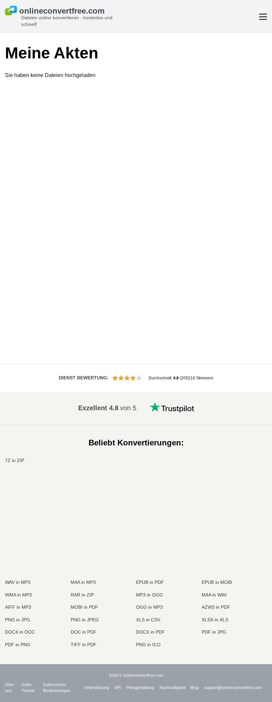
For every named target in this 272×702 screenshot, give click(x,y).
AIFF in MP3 (18, 607)
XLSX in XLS (215, 619)
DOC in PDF (84, 632)
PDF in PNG (18, 644)
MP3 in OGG (149, 594)
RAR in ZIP (82, 594)
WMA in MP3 (18, 594)
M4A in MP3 (83, 582)
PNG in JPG (17, 619)
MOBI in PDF (84, 607)
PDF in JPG (214, 632)
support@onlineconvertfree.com (233, 687)
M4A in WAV (214, 594)
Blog (194, 687)
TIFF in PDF (84, 644)
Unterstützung (96, 687)
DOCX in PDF (150, 632)
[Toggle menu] (263, 17)
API (117, 687)
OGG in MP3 (149, 607)
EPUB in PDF (150, 582)
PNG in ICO (148, 644)
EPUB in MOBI (217, 582)
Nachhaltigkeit (172, 687)
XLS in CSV (148, 619)
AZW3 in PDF (216, 607)
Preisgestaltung (140, 687)
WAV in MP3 (18, 582)
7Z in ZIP (14, 460)
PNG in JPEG (85, 619)
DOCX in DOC (20, 632)
